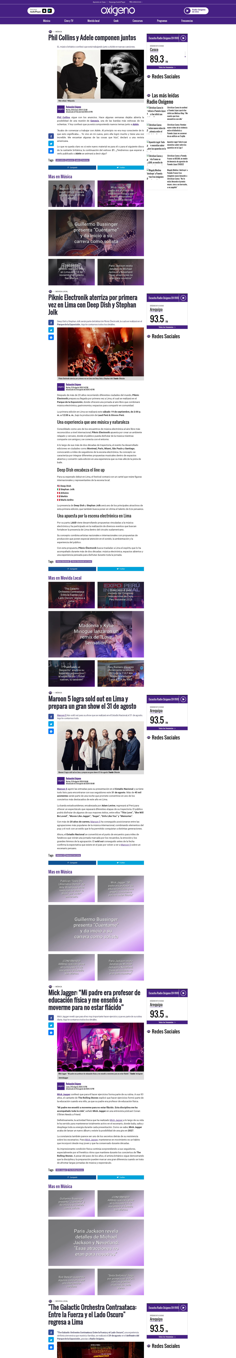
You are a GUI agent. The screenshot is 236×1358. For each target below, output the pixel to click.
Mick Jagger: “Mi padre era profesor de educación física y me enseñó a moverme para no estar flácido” (120, 193)
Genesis (94, 120)
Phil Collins (63, 117)
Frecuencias (187, 21)
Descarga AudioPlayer (117, 2)
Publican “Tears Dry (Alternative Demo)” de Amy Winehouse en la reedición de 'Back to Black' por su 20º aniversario (72, 888)
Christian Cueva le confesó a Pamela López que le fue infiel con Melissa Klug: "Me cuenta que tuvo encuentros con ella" (177, 113)
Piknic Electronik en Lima (81, 561)
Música (46, 21)
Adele (136, 124)
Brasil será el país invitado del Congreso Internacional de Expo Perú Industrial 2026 (120, 595)
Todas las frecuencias (166, 67)
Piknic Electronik (63, 561)
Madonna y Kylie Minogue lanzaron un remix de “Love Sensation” (96, 634)
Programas (162, 21)
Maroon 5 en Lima (73, 855)
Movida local (93, 21)
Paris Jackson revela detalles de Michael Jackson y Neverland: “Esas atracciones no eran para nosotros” (120, 272)
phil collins (61, 160)
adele (78, 160)
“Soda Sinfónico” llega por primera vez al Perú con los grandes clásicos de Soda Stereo (120, 1282)
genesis (70, 160)
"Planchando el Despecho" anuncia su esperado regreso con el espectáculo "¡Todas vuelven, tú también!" (72, 673)
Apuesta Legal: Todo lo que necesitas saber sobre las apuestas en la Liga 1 (177, 144)
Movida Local (61, 291)
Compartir (73, 168)
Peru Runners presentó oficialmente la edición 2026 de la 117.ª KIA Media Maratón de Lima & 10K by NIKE (121, 673)
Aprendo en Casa (99, 2)
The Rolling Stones (75, 1170)
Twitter (122, 168)
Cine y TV (68, 21)
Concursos (138, 21)
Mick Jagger (116, 1120)
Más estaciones (135, 2)
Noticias (85, 160)
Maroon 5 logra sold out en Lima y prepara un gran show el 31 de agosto (71, 193)
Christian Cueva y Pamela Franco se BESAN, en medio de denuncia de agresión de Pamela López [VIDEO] (177, 160)
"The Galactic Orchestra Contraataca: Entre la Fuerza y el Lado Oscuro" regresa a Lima (71, 595)
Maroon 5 (62, 715)
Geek (116, 21)
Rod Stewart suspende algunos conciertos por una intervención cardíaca (71, 1281)
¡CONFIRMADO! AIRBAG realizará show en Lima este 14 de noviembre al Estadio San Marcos (71, 272)
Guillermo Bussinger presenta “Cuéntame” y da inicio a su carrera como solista (96, 232)
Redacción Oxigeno (73, 106)
